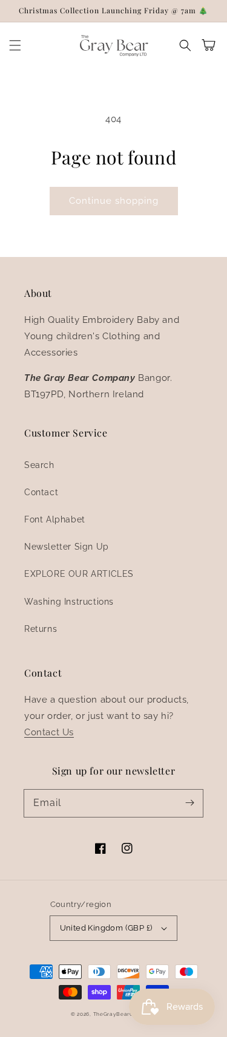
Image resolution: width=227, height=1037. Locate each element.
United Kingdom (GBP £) (106, 927)
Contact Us (49, 732)
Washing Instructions (69, 601)
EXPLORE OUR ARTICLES (79, 574)
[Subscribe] (189, 803)
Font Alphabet (54, 519)
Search (39, 465)
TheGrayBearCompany (125, 1014)
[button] (15, 45)
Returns (40, 629)
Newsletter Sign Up (66, 546)
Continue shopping (114, 200)
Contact (41, 492)
